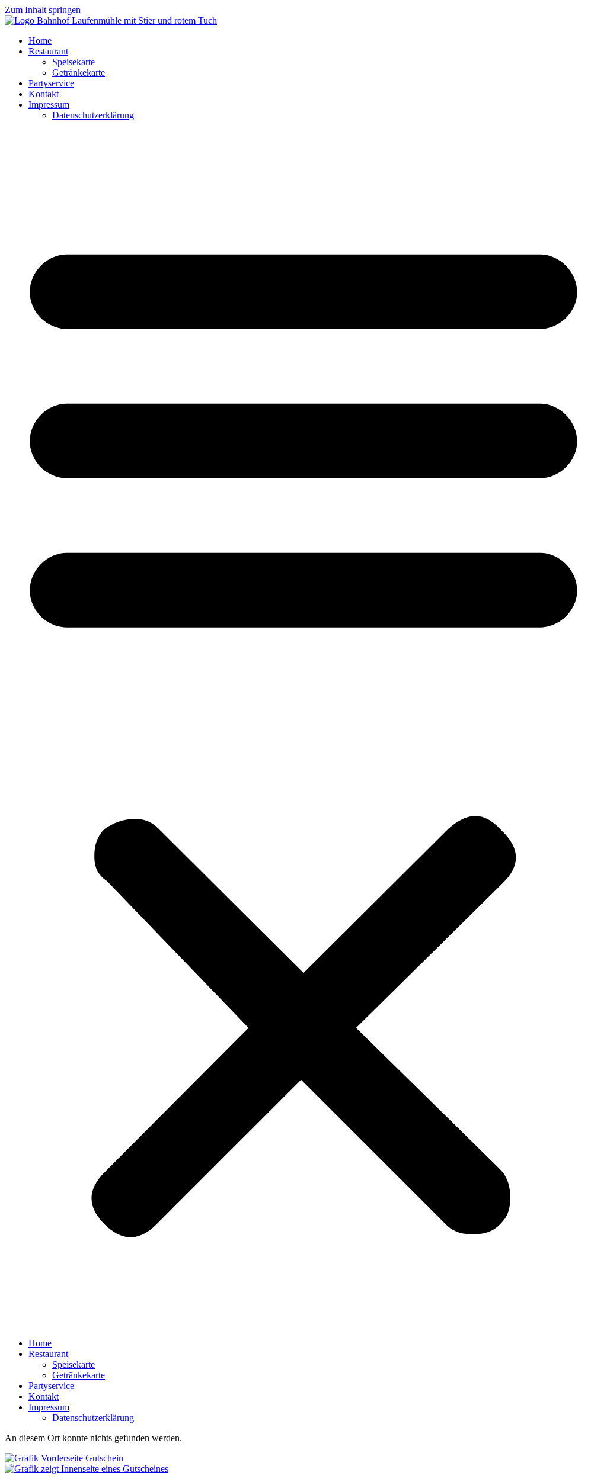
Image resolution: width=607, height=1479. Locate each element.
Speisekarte (73, 62)
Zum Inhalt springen (43, 10)
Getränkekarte (78, 72)
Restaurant (48, 51)
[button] (303, 729)
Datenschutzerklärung (93, 115)
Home (40, 41)
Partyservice (51, 83)
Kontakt (43, 94)
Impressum (48, 104)
